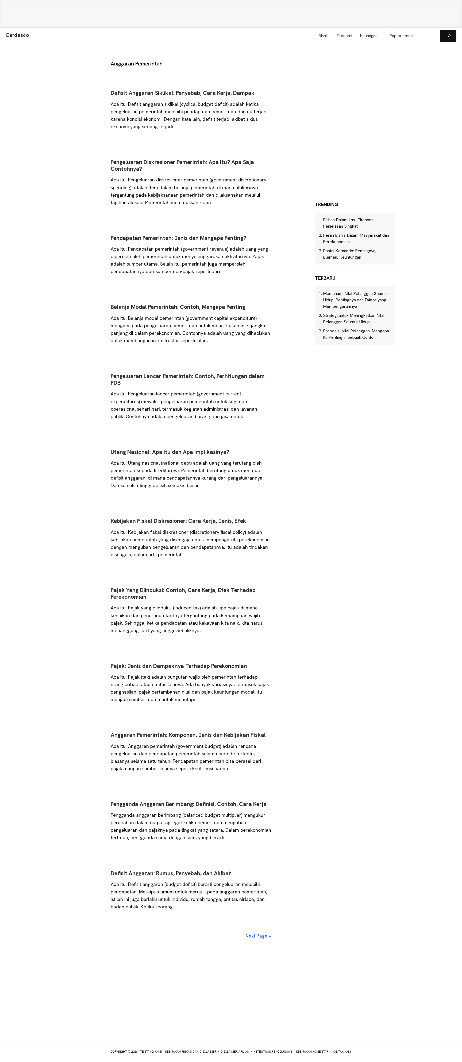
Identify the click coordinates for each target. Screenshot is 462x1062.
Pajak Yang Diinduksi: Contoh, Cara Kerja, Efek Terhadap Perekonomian (183, 593)
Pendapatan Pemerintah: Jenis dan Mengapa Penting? (178, 238)
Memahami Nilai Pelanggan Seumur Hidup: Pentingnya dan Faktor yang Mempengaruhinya (355, 300)
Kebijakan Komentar (312, 1051)
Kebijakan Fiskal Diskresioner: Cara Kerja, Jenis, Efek (178, 520)
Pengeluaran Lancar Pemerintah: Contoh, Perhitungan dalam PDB (188, 379)
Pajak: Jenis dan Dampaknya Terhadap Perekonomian (179, 666)
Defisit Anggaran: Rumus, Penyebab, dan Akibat (171, 873)
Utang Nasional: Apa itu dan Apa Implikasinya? (170, 452)
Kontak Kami (342, 1051)
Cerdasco (17, 35)
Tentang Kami (151, 1051)
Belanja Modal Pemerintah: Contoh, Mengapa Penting (178, 306)
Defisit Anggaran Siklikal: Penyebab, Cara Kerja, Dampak (183, 92)
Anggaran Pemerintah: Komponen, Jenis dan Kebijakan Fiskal (188, 734)
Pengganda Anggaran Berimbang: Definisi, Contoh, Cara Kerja (189, 804)
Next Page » (258, 936)
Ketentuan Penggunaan (272, 1051)
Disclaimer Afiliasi (235, 1051)
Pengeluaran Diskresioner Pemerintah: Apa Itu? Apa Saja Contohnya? (182, 165)
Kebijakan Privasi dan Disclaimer (191, 1051)
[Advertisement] (231, 14)
